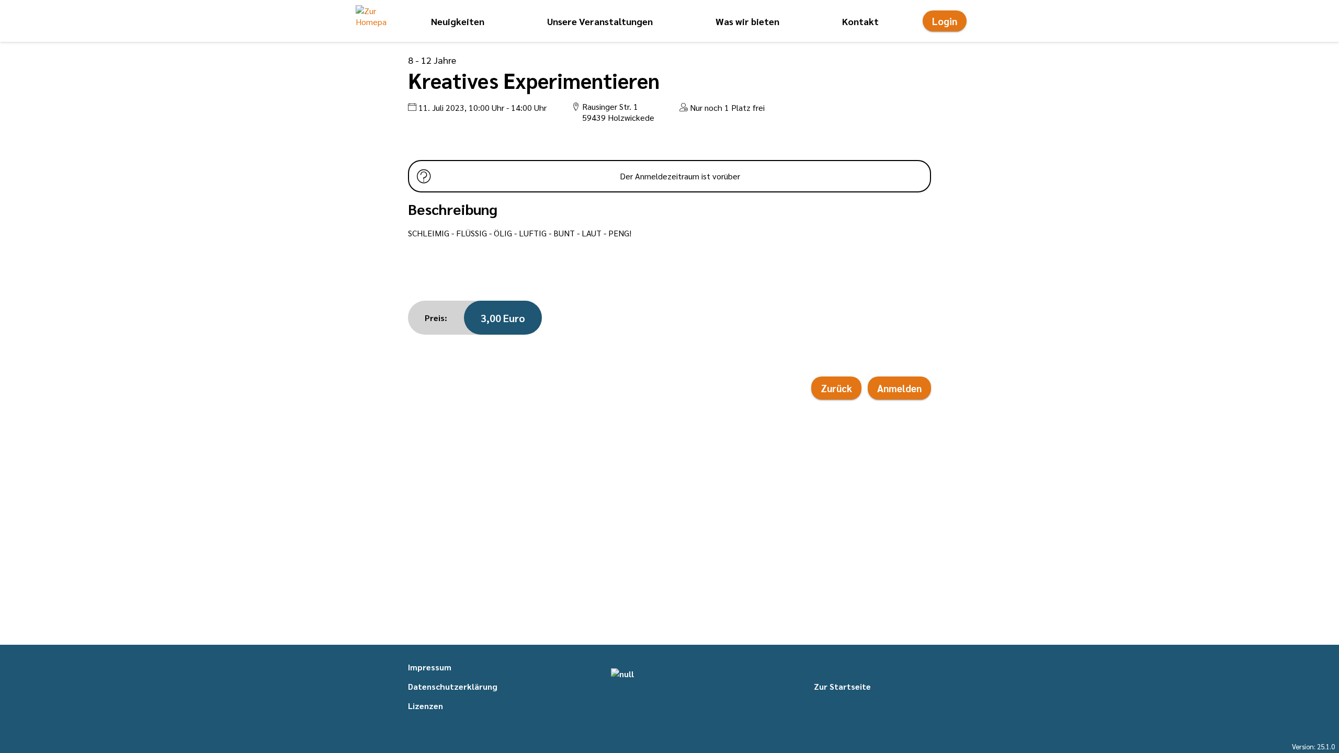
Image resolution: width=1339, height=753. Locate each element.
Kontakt (860, 21)
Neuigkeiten (457, 21)
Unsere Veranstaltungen (600, 21)
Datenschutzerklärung (452, 686)
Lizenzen (425, 705)
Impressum (429, 666)
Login (944, 21)
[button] (371, 21)
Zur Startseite (842, 686)
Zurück (836, 388)
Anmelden (899, 388)
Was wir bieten (747, 21)
